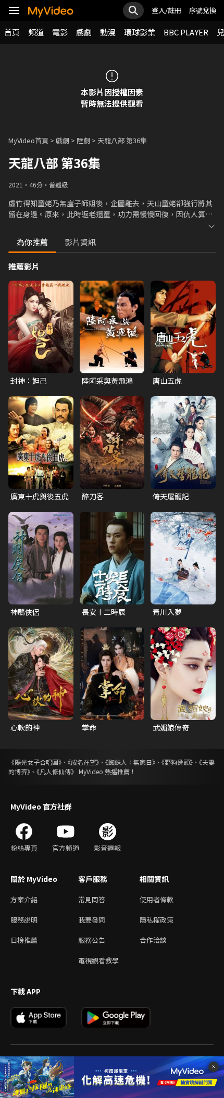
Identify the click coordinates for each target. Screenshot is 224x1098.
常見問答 (91, 899)
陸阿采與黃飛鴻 (107, 380)
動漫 (108, 32)
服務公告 (91, 940)
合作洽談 (153, 940)
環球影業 (139, 32)
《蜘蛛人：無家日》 (130, 762)
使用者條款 (156, 899)
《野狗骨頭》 (177, 762)
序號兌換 (202, 10)
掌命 (89, 727)
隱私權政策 (156, 920)
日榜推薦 (24, 940)
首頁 (12, 32)
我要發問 (91, 920)
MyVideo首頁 (28, 140)
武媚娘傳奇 (171, 727)
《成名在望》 (83, 762)
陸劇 (83, 140)
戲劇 (84, 32)
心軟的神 (25, 727)
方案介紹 (24, 899)
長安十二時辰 (104, 612)
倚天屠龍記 (171, 496)
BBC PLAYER (186, 32)
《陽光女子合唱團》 (34, 762)
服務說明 (24, 920)
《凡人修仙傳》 (56, 771)
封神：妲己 (28, 380)
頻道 (36, 32)
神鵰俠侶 (25, 612)
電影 (60, 32)
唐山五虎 (167, 380)
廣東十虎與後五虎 (39, 496)
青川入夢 (167, 612)
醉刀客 (93, 496)
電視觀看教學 (98, 960)
